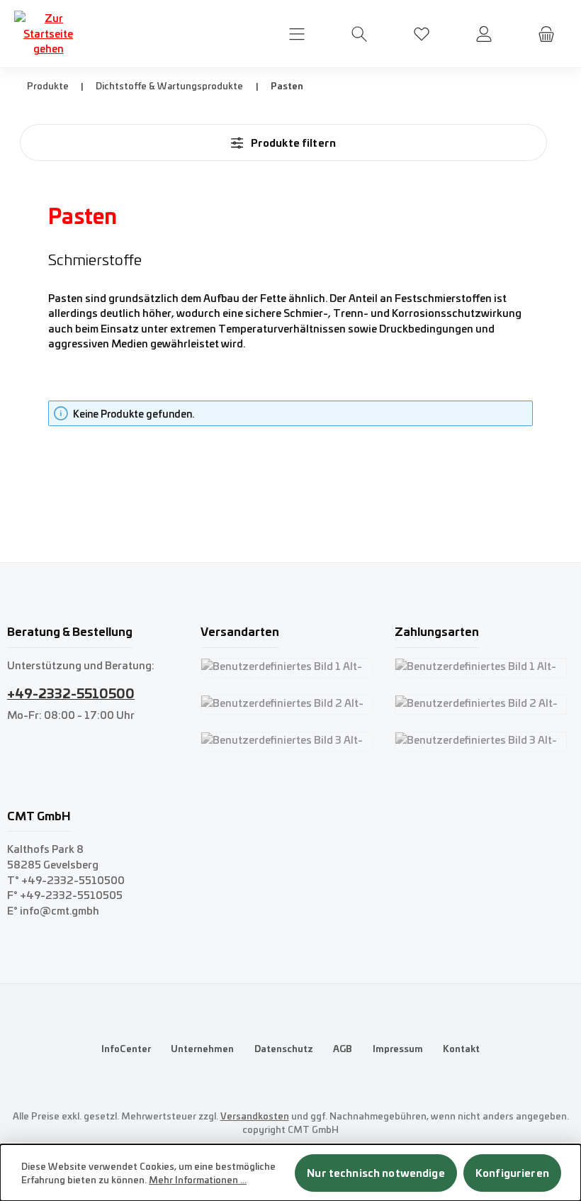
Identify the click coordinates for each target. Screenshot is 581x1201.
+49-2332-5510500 (71, 692)
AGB (342, 1048)
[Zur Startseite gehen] (48, 34)
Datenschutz (283, 1048)
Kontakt (461, 1048)
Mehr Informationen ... (198, 1179)
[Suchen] (359, 33)
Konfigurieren (512, 1173)
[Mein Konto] (483, 33)
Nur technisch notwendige (375, 1173)
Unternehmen (202, 1048)
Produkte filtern (292, 142)
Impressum (398, 1048)
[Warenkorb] (546, 33)
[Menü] (296, 33)
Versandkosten (254, 1115)
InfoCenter (126, 1048)
